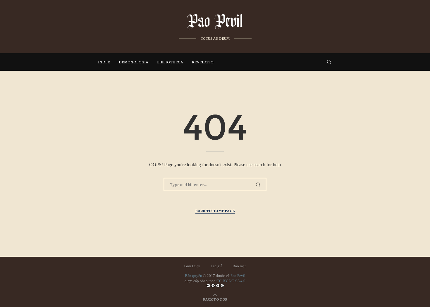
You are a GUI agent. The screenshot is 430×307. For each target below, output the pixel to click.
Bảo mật (239, 266)
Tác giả (216, 266)
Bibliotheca (170, 62)
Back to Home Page (215, 210)
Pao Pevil (238, 275)
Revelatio (203, 62)
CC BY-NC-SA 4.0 (230, 281)
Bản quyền (193, 275)
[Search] (329, 61)
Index (104, 62)
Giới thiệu (192, 266)
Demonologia (133, 62)
